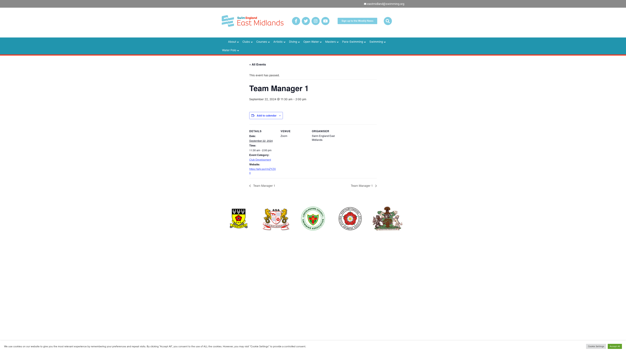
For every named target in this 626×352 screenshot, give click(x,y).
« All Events (257, 64)
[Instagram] (316, 21)
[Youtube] (325, 21)
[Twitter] (306, 21)
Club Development (260, 159)
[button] (388, 21)
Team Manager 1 (263, 185)
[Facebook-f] (296, 21)
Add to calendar (266, 115)
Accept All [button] (615, 346)
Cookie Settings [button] (596, 346)
